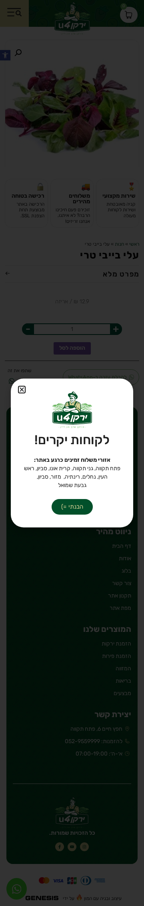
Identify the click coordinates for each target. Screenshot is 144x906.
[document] (72, 453)
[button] (22, 390)
